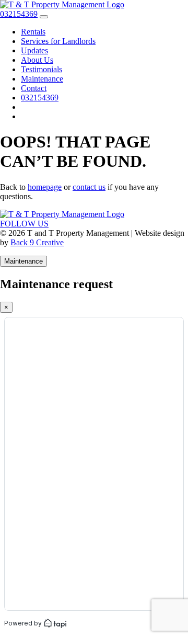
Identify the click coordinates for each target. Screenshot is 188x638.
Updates (34, 50)
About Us (37, 59)
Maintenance (42, 78)
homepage (45, 187)
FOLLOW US (24, 223)
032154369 (39, 97)
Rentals (33, 31)
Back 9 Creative (37, 242)
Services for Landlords (58, 41)
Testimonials (41, 69)
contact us (89, 187)
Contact (33, 88)
